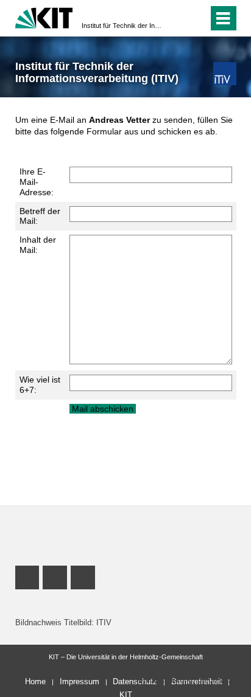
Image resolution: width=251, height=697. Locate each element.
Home (35, 681)
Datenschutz (135, 681)
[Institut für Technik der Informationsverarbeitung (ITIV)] (224, 73)
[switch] (177, 18)
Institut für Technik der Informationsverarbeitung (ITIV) (122, 25)
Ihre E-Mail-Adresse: (36, 182)
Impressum (79, 681)
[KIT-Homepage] (44, 17)
